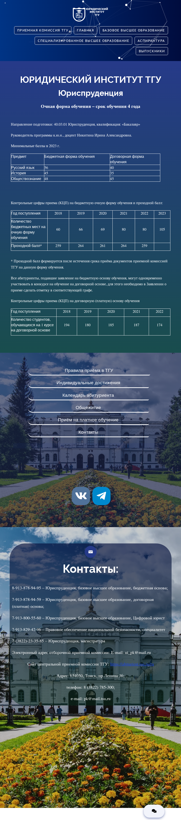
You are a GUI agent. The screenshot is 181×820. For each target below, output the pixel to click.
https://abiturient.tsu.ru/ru (132, 664)
